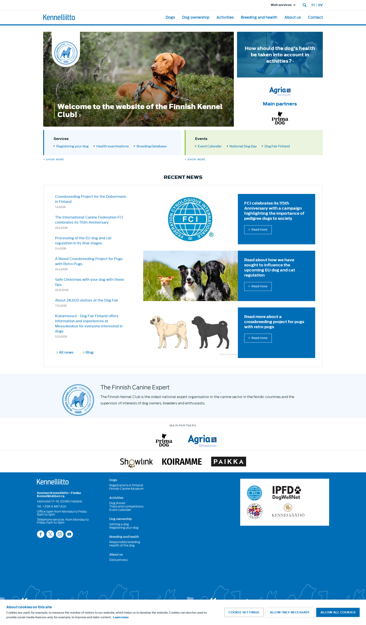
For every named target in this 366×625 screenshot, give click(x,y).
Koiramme (182, 462)
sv (320, 5)
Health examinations (112, 146)
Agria (202, 440)
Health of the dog (121, 545)
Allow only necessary (290, 612)
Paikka (228, 462)
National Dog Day (243, 146)
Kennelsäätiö (288, 511)
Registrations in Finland (126, 485)
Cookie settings (244, 612)
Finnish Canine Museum (126, 488)
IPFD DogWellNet (287, 493)
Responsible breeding (124, 542)
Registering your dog (72, 146)
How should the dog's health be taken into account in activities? (280, 54)
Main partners (280, 103)
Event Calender (210, 146)
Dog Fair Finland (277, 146)
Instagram (60, 534)
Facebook (40, 534)
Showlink (136, 462)
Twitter (50, 534)
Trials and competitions (126, 506)
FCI (254, 493)
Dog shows (117, 503)
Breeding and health (259, 17)
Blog (89, 353)
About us (292, 17)
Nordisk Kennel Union (254, 511)
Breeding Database (151, 146)
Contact (315, 17)
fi (313, 5)
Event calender (120, 510)
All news (66, 353)
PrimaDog (164, 440)
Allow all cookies (337, 612)
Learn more (121, 617)
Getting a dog (119, 524)
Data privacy (118, 559)
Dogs (170, 17)
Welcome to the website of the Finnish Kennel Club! (140, 111)
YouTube (69, 534)
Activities (225, 17)
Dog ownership (195, 17)
